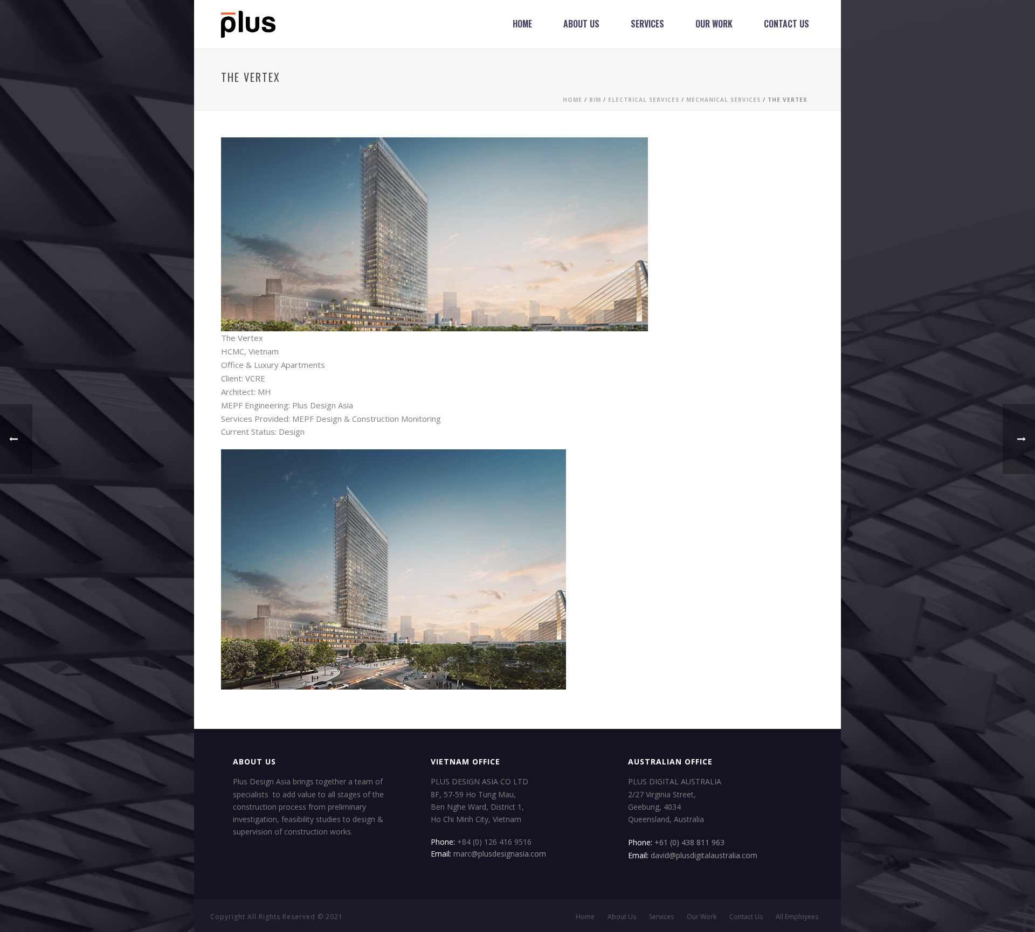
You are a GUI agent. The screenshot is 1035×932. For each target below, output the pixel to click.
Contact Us (786, 23)
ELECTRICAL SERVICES (643, 99)
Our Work (714, 23)
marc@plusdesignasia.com (499, 853)
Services (647, 23)
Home (522, 23)
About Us (581, 23)
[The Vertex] (434, 234)
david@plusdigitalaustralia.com (704, 855)
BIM (595, 99)
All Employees (797, 917)
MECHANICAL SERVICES (723, 99)
